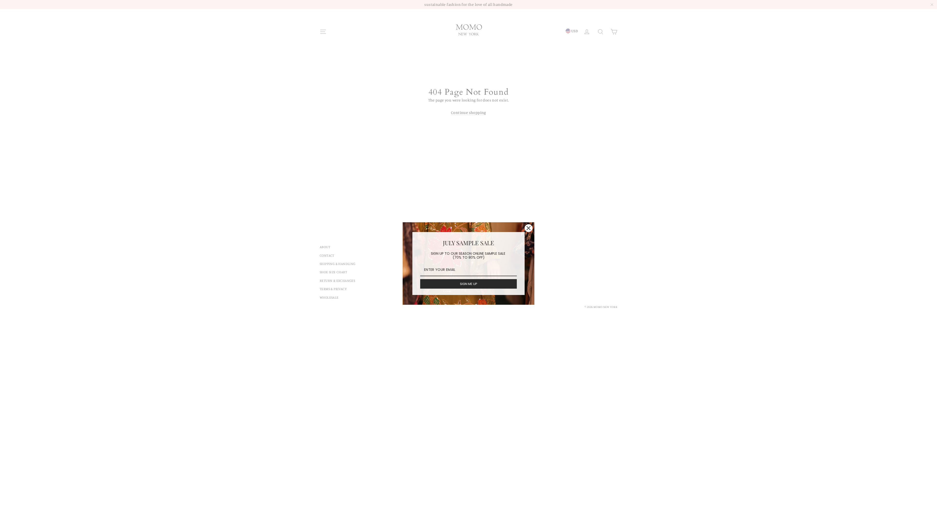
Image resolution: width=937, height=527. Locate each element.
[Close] (528, 228)
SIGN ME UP (468, 284)
